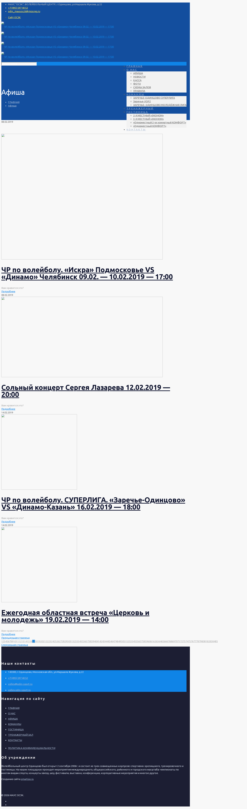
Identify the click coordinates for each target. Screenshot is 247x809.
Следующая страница (14, 644)
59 (146, 641)
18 (36, 641)
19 (39, 641)
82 (208, 641)
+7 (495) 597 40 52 (18, 7)
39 (92, 641)
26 (57, 641)
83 (211, 641)
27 (60, 641)
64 (160, 641)
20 (41, 641)
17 (33, 641)
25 (55, 641)
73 (184, 641)
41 (98, 641)
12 (20, 641)
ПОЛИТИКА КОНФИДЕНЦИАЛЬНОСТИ (31, 748)
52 (127, 641)
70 (176, 641)
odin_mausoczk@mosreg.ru (24, 11)
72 (181, 641)
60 (149, 641)
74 (187, 641)
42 (100, 641)
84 (213, 641)
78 (197, 641)
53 (130, 641)
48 (117, 641)
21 (44, 641)
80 (203, 641)
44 (106, 641)
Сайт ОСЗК (14, 17)
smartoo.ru (27, 779)
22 (47, 641)
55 (135, 641)
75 (189, 641)
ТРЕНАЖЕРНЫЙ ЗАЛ (20, 734)
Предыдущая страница (15, 637)
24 (52, 641)
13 (23, 641)
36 (84, 641)
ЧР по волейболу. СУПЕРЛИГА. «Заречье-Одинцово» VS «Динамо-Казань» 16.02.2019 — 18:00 (93, 503)
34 (79, 641)
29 (66, 641)
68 (170, 641)
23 (49, 641)
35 (82, 641)
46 (111, 641)
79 (200, 641)
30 (68, 641)
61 (152, 641)
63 (157, 641)
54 (133, 641)
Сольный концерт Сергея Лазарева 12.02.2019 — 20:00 (85, 390)
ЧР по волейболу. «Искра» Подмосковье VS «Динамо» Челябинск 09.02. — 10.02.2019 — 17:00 (87, 273)
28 (63, 641)
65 (162, 641)
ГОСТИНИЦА (16, 729)
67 (168, 641)
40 (95, 641)
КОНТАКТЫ (15, 740)
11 (17, 641)
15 (28, 641)
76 (192, 641)
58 (143, 641)
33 (76, 641)
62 (154, 641)
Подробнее (8, 291)
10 (14, 641)
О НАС (11, 713)
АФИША (13, 718)
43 (103, 641)
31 (71, 641)
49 (119, 641)
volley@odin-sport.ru (20, 684)
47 (114, 641)
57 (141, 641)
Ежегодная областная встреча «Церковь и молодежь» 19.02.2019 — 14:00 (75, 616)
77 (195, 641)
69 (173, 641)
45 (109, 641)
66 (165, 641)
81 (205, 641)
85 (216, 641)
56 (138, 641)
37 (87, 641)
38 (90, 641)
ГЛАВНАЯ (13, 102)
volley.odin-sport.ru (19, 690)
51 (125, 641)
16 (31, 641)
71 (178, 641)
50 (122, 641)
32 (74, 641)
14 (25, 641)
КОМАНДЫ (14, 724)
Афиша (12, 105)
